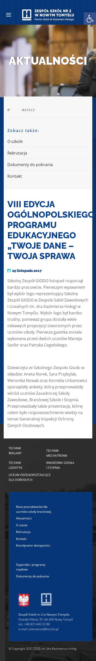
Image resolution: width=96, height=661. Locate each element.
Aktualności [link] (24, 518)
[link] (90, 18)
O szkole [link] (15, 141)
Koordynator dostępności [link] (33, 545)
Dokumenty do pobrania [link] (30, 164)
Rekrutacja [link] (17, 153)
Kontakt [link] (14, 176)
